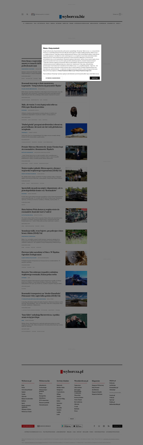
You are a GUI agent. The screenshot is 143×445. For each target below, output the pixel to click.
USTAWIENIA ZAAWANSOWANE (53, 78)
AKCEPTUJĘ (95, 78)
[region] (71, 63)
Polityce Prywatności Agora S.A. (84, 70)
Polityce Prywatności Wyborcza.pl (66, 70)
